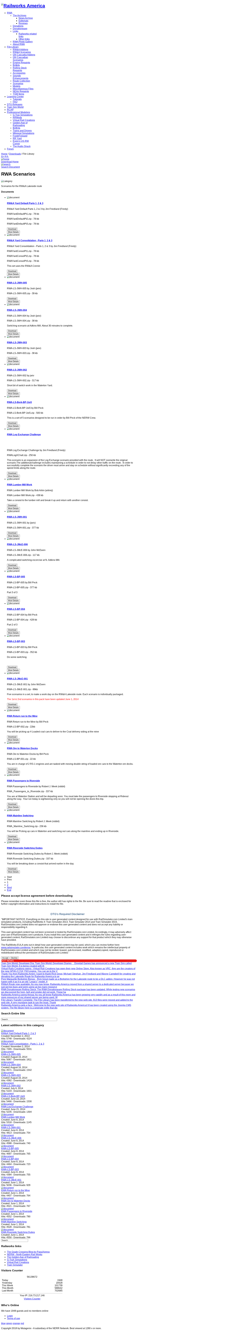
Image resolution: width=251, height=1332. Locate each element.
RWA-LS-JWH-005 (17, 283)
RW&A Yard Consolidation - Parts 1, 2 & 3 (29, 240)
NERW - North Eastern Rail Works (24, 1254)
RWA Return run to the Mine (22, 716)
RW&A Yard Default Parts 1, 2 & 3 (25, 203)
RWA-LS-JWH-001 (17, 517)
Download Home (10, 161)
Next (9, 887)
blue (3, 1323)
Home (4, 154)
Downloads (15, 154)
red (22, 1323)
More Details (13, 232)
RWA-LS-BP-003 (16, 641)
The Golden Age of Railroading (23, 1257)
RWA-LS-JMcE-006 (17, 544)
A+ (2, 156)
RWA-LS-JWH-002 (17, 370)
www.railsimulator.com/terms (16, 947)
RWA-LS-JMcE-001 (17, 678)
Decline (14, 958)
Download (12, 229)
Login (10, 1316)
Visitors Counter (32, 1299)
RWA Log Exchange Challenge (24, 434)
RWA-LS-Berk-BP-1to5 (19, 402)
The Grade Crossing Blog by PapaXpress (28, 1252)
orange (16, 1323)
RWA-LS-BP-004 (16, 609)
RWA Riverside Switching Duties (25, 848)
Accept (5, 958)
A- (7, 156)
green (9, 1323)
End (9, 890)
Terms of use (13, 1318)
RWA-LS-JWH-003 (17, 342)
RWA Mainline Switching (20, 815)
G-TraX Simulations (17, 1259)
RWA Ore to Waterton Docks (22, 748)
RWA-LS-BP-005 (16, 576)
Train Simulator (15, 1265)
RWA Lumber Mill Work (19, 484)
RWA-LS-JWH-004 (17, 310)
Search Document (10, 167)
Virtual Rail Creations (18, 1262)
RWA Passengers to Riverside (23, 781)
